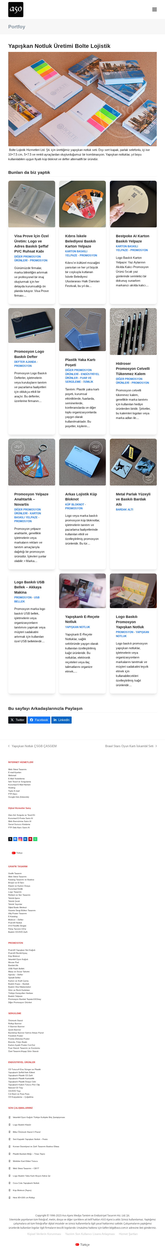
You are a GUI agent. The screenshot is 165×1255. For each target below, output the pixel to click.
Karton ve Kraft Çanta (18, 981)
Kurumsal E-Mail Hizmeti (19, 785)
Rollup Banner (15, 1023)
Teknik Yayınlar (15, 904)
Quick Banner (14, 1030)
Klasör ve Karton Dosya (19, 886)
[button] (154, 9)
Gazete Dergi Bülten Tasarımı (22, 910)
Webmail (12, 775)
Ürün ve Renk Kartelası (19, 990)
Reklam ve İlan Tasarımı (19, 895)
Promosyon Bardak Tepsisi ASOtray (24, 999)
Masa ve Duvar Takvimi (18, 971)
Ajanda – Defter (15, 974)
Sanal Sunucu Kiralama (19, 824)
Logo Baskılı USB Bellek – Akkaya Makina (29, 587)
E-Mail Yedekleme (16, 779)
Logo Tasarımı (15, 892)
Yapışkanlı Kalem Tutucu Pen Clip (24, 1085)
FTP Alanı (12, 794)
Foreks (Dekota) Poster (19, 1039)
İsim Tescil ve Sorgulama (19, 782)
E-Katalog (13, 916)
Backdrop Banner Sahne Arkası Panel (26, 1033)
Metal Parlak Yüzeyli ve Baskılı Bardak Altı (133, 499)
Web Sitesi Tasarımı (17, 769)
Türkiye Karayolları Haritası (20, 993)
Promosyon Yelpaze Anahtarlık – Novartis (31, 499)
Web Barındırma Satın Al (19, 821)
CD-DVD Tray (14, 1091)
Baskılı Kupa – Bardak (18, 984)
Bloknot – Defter (15, 920)
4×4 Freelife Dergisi (17, 926)
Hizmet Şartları (128, 1233)
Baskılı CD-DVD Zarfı (18, 932)
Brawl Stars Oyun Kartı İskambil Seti (129, 746)
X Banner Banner (16, 1026)
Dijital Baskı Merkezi (17, 907)
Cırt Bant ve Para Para (18, 1094)
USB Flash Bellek (16, 968)
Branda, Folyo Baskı (17, 1042)
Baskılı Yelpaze (15, 996)
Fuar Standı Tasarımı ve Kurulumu (24, 1048)
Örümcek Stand (15, 1020)
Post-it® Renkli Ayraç (17, 953)
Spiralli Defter (14, 978)
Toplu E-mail (14, 791)
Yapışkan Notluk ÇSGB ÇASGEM (32, 746)
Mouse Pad (13, 962)
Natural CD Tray (15, 1088)
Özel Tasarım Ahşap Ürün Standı (23, 1051)
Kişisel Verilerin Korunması (44, 1233)
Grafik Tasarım (15, 873)
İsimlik (88, 382)
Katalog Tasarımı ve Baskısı (21, 880)
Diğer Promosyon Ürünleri (20, 1002)
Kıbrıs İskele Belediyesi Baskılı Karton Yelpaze (80, 241)
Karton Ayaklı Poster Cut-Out (21, 1045)
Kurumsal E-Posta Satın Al (20, 818)
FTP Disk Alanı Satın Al (19, 827)
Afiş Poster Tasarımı (17, 913)
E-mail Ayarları (14, 772)
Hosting (11, 788)
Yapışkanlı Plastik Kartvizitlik (21, 1078)
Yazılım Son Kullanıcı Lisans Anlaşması (90, 1233)
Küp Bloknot (74, 504)
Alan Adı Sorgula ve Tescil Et (21, 815)
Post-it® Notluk (15, 923)
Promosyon (38, 260)
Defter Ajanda (25, 362)
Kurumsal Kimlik (15, 889)
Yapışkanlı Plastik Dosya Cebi (22, 1082)
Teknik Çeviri (14, 901)
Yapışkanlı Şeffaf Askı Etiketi (21, 1072)
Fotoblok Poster (15, 1036)
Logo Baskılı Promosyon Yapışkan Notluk (130, 622)
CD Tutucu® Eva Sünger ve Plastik (24, 1069)
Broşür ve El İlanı (16, 883)
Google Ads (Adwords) (18, 797)
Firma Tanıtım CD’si (17, 929)
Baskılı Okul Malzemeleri (19, 987)
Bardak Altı (124, 509)
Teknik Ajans (14, 898)
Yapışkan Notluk (77, 627)
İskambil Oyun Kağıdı (18, 959)
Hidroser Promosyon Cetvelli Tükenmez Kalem (133, 368)
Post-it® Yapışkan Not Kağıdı (21, 950)
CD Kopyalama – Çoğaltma (20, 1097)
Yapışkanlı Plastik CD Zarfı (20, 1075)
